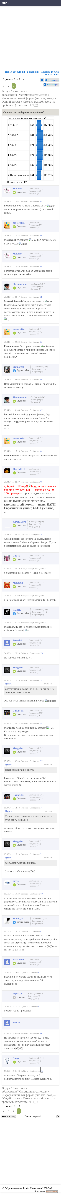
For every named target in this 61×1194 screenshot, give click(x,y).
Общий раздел (11, 101)
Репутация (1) (35, 585)
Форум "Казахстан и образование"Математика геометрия (24, 93)
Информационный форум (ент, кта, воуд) (27, 98)
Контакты (39, 1191)
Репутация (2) (35, 558)
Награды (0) (34, 193)
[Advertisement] (30, 39)
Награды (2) (34, 227)
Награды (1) (37, 372)
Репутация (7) (35, 670)
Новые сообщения (15, 71)
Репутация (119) (39, 369)
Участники (33, 71)
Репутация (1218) (39, 612)
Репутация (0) (35, 191)
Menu (6, 3)
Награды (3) (34, 886)
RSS (56, 74)
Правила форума (50, 71)
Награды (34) (38, 614)
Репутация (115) (36, 713)
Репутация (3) (35, 883)
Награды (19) (34, 715)
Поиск (48, 74)
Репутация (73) (35, 225)
